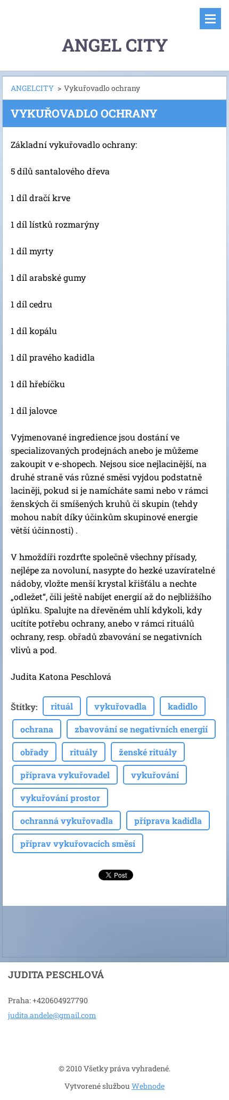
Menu (210, 18)
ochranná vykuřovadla (66, 820)
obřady (34, 751)
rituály (83, 751)
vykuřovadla (120, 706)
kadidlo (183, 706)
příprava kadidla (168, 820)
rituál (62, 706)
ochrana (36, 729)
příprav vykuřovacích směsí (77, 843)
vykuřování (155, 774)
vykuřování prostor (60, 797)
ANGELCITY (32, 88)
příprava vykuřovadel (65, 774)
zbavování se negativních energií (141, 729)
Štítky (23, 706)
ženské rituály (148, 751)
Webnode (148, 1086)
